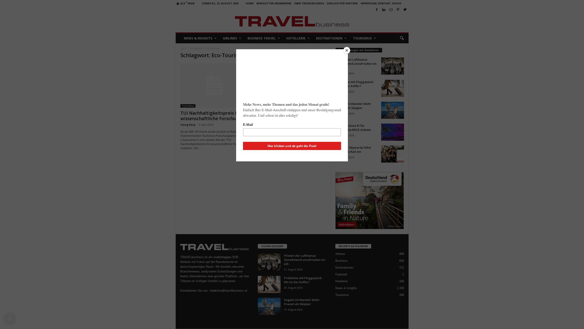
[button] (10, 319)
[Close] (346, 50)
